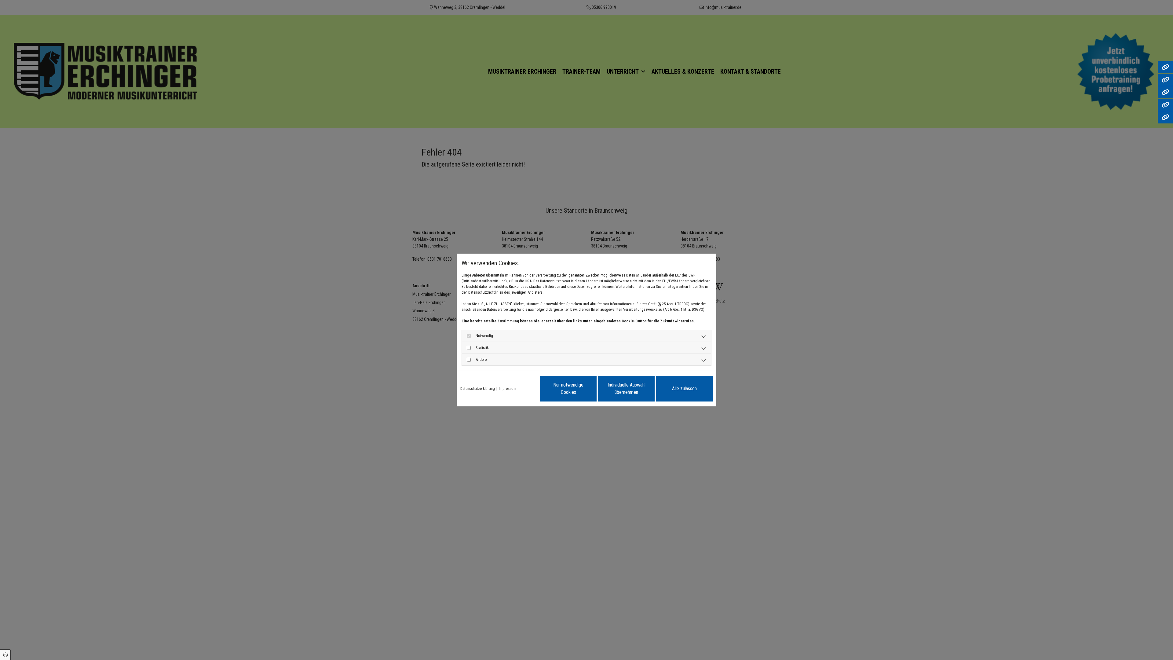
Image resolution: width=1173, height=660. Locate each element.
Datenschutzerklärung (477, 388)
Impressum (507, 388)
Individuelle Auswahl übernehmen (626, 388)
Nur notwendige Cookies (568, 388)
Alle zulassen (684, 388)
